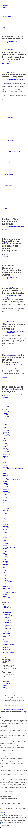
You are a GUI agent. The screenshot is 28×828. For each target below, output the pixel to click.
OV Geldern (5, 639)
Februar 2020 (5, 523)
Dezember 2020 (6, 507)
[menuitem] (14, 4)
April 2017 (5, 577)
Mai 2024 (5, 441)
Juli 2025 (4, 419)
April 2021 (5, 500)
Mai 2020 (5, 518)
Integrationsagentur (7, 615)
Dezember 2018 (6, 545)
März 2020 (5, 521)
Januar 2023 (5, 467)
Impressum (5, 4)
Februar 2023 (5, 465)
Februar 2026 (5, 414)
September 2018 (6, 550)
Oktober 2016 (5, 586)
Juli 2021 (4, 496)
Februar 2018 (5, 561)
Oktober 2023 (5, 453)
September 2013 (6, 597)
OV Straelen (5, 647)
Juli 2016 (4, 591)
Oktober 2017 (5, 567)
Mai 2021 (5, 499)
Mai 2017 (5, 575)
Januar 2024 (5, 448)
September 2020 (6, 512)
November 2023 (6, 451)
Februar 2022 (5, 484)
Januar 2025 (5, 429)
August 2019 (5, 532)
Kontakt (4, 7)
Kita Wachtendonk (6, 627)
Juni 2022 (5, 478)
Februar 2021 (5, 503)
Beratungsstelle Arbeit (7, 611)
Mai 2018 (5, 556)
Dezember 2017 (6, 564)
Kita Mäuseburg (17, 62)
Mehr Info (21, 709)
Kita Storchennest (17, 394)
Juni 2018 (5, 554)
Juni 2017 (5, 574)
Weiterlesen (4, 43)
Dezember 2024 (6, 430)
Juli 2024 (4, 438)
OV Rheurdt (5, 646)
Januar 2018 (5, 562)
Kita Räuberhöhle (18, 253)
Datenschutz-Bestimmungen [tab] (6, 806)
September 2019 (6, 531)
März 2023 (5, 464)
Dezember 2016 (6, 583)
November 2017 (6, 566)
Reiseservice (5, 649)
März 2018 (5, 559)
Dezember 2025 (6, 416)
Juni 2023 (5, 459)
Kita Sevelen (5, 623)
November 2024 (6, 432)
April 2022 (5, 481)
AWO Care (5, 609)
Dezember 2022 (6, 468)
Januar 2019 (5, 543)
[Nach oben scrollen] (0, 693)
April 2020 (5, 519)
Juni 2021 (5, 497)
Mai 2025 (5, 422)
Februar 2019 (5, 542)
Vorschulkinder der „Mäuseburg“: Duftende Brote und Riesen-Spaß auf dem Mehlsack (14, 56)
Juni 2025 (5, 421)
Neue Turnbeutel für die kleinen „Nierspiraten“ (14, 75)
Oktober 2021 (5, 491)
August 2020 (5, 513)
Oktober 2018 (5, 548)
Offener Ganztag (6, 635)
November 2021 (6, 489)
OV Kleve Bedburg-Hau (8, 644)
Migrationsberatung (7, 630)
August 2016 (5, 589)
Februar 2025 (5, 427)
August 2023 (5, 456)
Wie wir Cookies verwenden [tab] (6, 717)
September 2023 (6, 454)
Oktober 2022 (5, 472)
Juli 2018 (4, 553)
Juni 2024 (5, 440)
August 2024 (5, 437)
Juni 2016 (5, 593)
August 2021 (5, 494)
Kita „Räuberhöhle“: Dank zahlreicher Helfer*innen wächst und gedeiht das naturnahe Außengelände (12, 244)
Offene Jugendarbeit (7, 633)
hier (21, 308)
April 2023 (5, 462)
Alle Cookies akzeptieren (9, 709)
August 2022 (5, 475)
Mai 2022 (5, 480)
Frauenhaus (5, 614)
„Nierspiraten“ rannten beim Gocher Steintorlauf (13, 326)
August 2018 (5, 551)
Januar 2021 (5, 505)
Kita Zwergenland (18, 364)
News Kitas (21, 79)
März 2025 (5, 426)
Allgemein (11, 41)
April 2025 (5, 424)
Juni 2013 (5, 599)
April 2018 (5, 558)
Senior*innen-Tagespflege (8, 652)
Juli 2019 (4, 534)
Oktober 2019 (5, 529)
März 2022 (5, 483)
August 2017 (5, 570)
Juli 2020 (4, 515)
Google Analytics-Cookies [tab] (5, 756)
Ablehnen (16, 709)
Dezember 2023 (6, 449)
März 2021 (5, 502)
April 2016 (5, 594)
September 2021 (6, 492)
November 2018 (6, 547)
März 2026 (5, 413)
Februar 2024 (5, 446)
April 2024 (5, 443)
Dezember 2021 (6, 488)
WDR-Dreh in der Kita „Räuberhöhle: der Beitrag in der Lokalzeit (13, 290)
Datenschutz (5, 5)
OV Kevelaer (5, 643)
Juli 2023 (4, 457)
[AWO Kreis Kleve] (13, 16)
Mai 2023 (5, 461)
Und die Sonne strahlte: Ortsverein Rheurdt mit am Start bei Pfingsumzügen (14, 358)
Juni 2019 (5, 535)
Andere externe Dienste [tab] (5, 777)
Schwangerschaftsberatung (8, 650)
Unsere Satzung (6, 8)
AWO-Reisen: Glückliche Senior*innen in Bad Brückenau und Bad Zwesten (12, 270)
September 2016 (6, 588)
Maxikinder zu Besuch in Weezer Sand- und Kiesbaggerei (13, 389)
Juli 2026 (4, 411)
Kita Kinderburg (17, 226)
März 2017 (5, 578)
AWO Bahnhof (6, 608)
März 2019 (5, 540)
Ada (3, 604)
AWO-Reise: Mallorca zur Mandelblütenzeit (12, 37)
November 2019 (6, 527)
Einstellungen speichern (5, 814)
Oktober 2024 (5, 433)
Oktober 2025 (5, 418)
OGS (4, 636)
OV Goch (5, 641)
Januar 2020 (5, 524)
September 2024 (6, 435)
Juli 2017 (4, 572)
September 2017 (6, 569)
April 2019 (5, 539)
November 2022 (6, 470)
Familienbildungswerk (7, 612)
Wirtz (17, 41)
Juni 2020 (5, 516)
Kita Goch (16, 79)
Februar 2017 (5, 580)
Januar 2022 (5, 486)
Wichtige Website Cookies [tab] (5, 737)
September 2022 (6, 473)
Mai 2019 (5, 537)
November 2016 (6, 585)
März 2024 (5, 445)
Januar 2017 (5, 582)
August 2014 (5, 596)
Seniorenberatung (6, 654)
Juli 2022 (4, 476)
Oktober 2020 (5, 510)
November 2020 (6, 508)
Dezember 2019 (6, 526)
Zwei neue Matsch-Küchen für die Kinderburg (11, 221)
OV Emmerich (6, 638)
